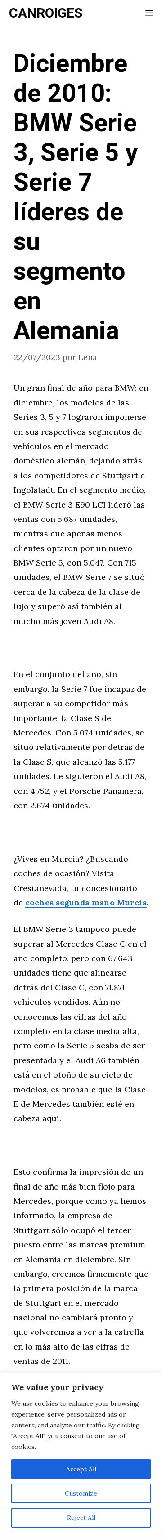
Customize (81, 1493)
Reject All (81, 1518)
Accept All (81, 1469)
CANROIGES (45, 13)
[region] (81, 1454)
